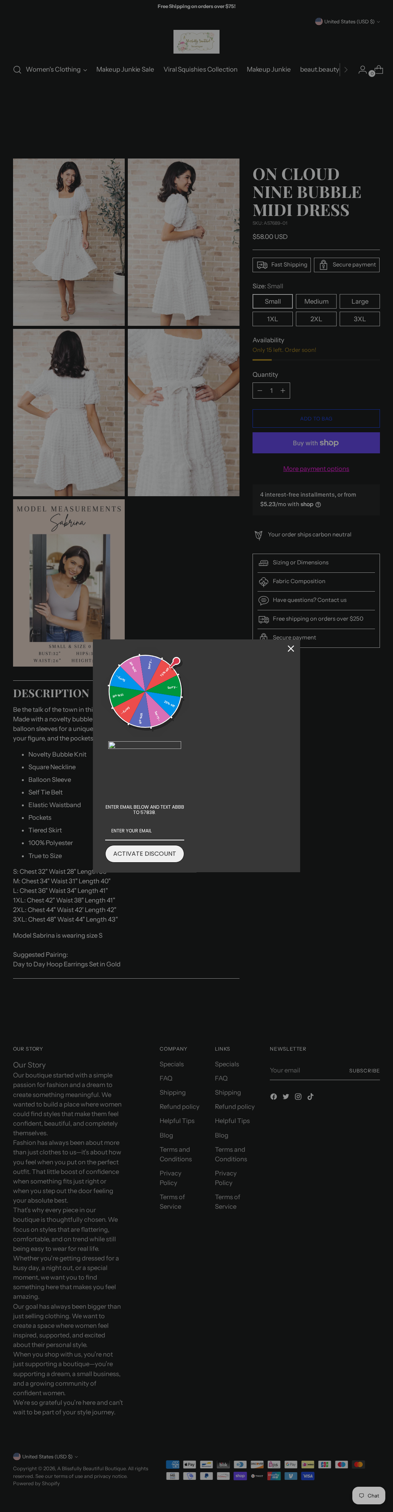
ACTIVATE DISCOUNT (144, 853)
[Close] (291, 648)
